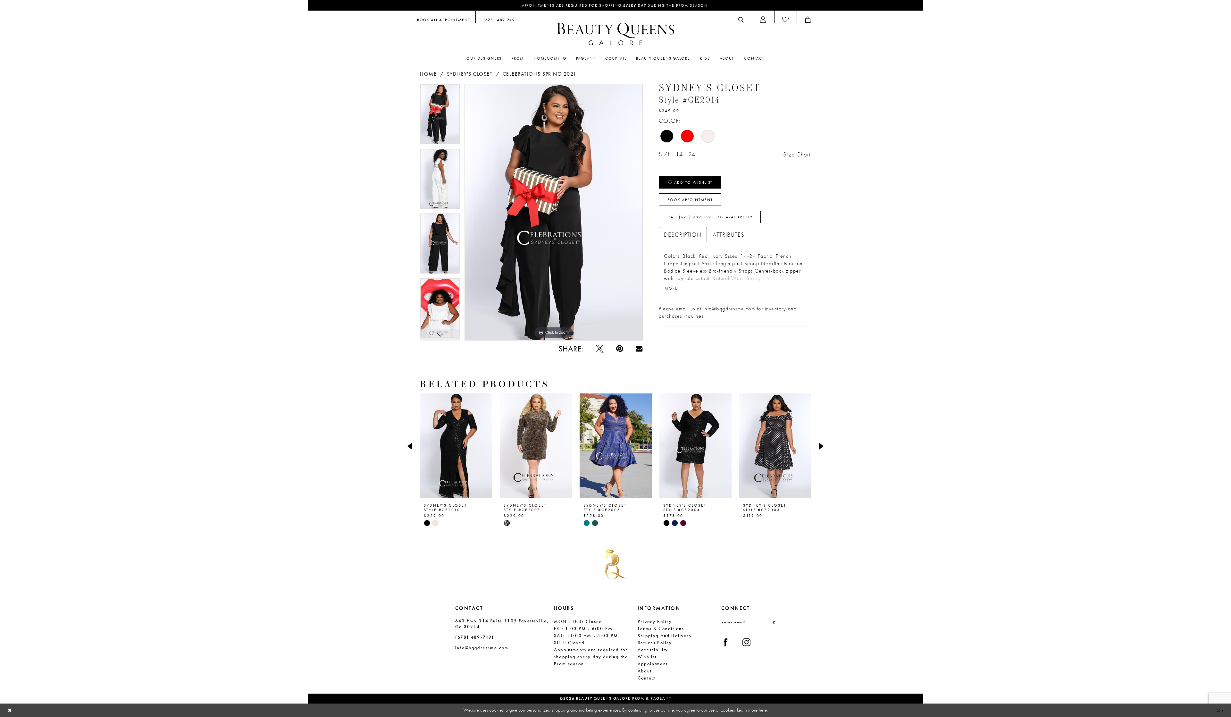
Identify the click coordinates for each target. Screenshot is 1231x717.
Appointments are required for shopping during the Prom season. (615, 5)
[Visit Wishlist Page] (785, 20)
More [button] (671, 288)
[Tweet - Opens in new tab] (599, 348)
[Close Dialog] (10, 710)
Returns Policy (655, 642)
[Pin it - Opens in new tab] (619, 348)
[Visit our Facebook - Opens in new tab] (725, 642)
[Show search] (741, 19)
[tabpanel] (440, 116)
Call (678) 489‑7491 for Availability (710, 217)
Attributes (728, 235)
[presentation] (456, 446)
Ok (1220, 710)
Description (683, 235)
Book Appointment (690, 199)
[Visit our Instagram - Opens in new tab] (746, 642)
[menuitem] (443, 19)
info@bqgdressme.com (729, 308)
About (645, 671)
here (763, 710)
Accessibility (653, 650)
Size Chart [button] (797, 154)
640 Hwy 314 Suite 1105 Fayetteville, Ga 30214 (502, 623)
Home (428, 74)
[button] (763, 20)
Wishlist (647, 657)
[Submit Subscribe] (773, 622)
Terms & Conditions (661, 628)
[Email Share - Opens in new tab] (639, 348)
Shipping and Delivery (665, 635)
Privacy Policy (655, 621)
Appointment (653, 664)
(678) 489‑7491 (475, 637)
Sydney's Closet (470, 74)
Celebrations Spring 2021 (539, 74)
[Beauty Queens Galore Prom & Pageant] (615, 34)
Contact (647, 678)
